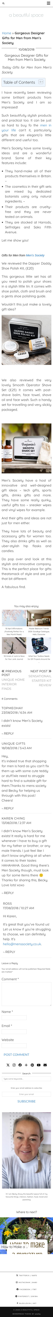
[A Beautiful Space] (26, 11)
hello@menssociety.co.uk (22, 944)
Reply (9, 733)
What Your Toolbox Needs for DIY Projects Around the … (39, 659)
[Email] (45, 1065)
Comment (10, 979)
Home (6, 33)
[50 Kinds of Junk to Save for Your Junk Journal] (14, 645)
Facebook (28, 1289)
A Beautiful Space (30, 1310)
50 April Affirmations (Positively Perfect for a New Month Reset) (14, 631)
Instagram (27, 1282)
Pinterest (28, 1296)
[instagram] (14, 1065)
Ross (7, 903)
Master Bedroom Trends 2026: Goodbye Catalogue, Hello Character (39, 631)
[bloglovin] (26, 1065)
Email (7, 1026)
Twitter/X (27, 1275)
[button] (49, 3)
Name (7, 1012)
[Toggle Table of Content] (39, 81)
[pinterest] (32, 1065)
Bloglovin (27, 1303)
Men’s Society (35, 255)
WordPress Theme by (26, 1314)
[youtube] (38, 1065)
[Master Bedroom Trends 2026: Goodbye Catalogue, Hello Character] (39, 618)
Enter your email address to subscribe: (26, 1088)
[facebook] (20, 1065)
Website (8, 1040)
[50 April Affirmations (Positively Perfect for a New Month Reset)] (14, 618)
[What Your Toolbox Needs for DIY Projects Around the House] (39, 645)
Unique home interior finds (13, 680)
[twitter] (8, 1065)
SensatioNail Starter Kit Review (40, 678)
